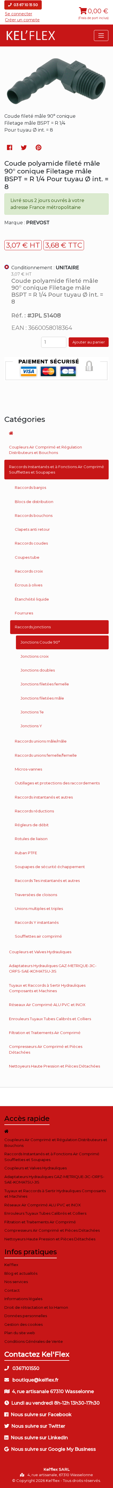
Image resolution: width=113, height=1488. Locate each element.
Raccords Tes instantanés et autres (47, 880)
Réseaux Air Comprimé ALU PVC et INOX (47, 1004)
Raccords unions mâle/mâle (41, 741)
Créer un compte (22, 20)
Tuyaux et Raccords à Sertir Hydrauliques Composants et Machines (47, 988)
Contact (12, 1290)
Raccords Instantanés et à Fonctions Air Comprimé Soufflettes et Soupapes (56, 469)
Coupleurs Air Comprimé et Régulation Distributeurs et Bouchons (45, 450)
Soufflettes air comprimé (38, 936)
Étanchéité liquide (32, 599)
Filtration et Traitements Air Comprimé (45, 1032)
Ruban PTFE (26, 852)
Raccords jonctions (33, 627)
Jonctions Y (31, 726)
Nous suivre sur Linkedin (39, 1437)
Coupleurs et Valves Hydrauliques (40, 951)
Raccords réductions (34, 811)
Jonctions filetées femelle (45, 684)
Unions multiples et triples (39, 908)
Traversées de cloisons (36, 894)
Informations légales (23, 1298)
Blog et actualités (20, 1273)
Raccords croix (29, 571)
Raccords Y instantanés (37, 922)
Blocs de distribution (34, 501)
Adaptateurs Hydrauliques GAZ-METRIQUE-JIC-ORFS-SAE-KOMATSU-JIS (52, 968)
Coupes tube (27, 557)
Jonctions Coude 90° (40, 642)
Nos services (16, 1281)
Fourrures (24, 613)
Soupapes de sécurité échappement (50, 866)
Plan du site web (19, 1332)
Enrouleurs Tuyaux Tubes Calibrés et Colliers (50, 1018)
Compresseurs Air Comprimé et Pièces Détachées (45, 1049)
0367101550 (25, 1368)
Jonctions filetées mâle (42, 698)
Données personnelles (25, 1315)
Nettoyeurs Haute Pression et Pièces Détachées (54, 1066)
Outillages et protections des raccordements (57, 783)
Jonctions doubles (38, 670)
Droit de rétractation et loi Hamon (36, 1307)
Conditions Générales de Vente (33, 1341)
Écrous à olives (28, 585)
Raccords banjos (30, 487)
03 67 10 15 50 (25, 5)
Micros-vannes (28, 769)
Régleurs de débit (32, 824)
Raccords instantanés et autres (44, 797)
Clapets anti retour (32, 529)
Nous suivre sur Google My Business (53, 1449)
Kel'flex (11, 1264)
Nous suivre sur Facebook (41, 1414)
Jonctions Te (32, 712)
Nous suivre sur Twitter (38, 1426)
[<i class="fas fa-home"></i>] (56, 433)
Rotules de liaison (31, 838)
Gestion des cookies (23, 1324)
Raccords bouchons (33, 515)
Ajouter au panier (88, 342)
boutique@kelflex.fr (35, 1380)
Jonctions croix (35, 656)
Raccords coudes (31, 543)
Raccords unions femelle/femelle (46, 755)
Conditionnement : (45, 267)
